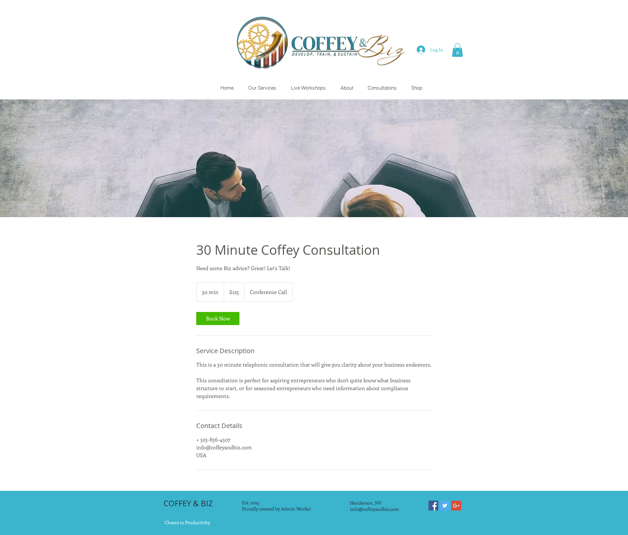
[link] (217, 318)
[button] (457, 50)
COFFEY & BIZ (188, 503)
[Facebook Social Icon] (433, 505)
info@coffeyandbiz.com (374, 509)
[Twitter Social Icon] (445, 505)
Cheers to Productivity (187, 522)
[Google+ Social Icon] (456, 505)
